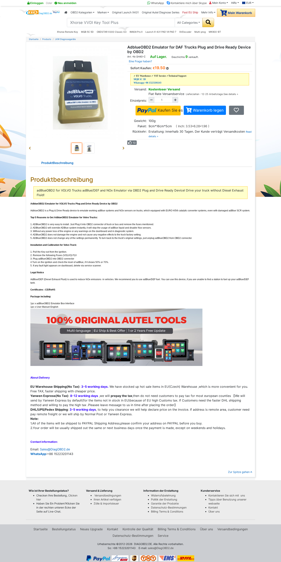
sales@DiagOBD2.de (161, 548)
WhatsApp (157, 3)
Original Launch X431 (125, 12)
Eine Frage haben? (140, 61)
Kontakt (213, 507)
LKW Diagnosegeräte (65, 39)
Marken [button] (102, 12)
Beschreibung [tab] (57, 163)
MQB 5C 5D (87, 31)
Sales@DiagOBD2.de (55, 449)
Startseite (33, 39)
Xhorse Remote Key (67, 31)
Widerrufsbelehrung (163, 495)
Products (46, 39)
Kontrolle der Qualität (138, 529)
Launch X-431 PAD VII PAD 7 (160, 31)
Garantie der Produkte (165, 503)
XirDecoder (185, 31)
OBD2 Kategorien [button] (81, 12)
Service (163, 536)
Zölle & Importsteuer (107, 503)
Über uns (214, 511)
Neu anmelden (66, 3)
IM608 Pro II (136, 31)
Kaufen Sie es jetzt (169, 110)
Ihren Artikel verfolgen (108, 499)
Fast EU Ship (190, 12)
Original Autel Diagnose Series (160, 12)
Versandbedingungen (108, 495)
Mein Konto (218, 2)
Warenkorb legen (208, 110)
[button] (30, 148)
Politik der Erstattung (164, 499)
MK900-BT (215, 31)
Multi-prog (200, 31)
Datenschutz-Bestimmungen (169, 507)
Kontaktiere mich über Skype (188, 3)
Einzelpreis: (138, 100)
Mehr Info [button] (207, 12)
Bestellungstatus (64, 529)
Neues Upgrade (91, 529)
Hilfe (234, 2)
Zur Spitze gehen (239, 472)
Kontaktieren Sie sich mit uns (227, 495)
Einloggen (37, 3)
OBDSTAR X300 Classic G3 (112, 31)
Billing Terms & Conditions (167, 511)
